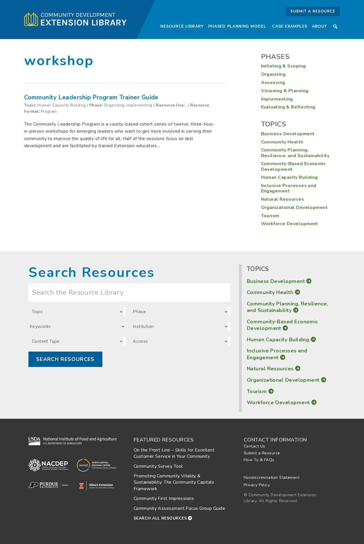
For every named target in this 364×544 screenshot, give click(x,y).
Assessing (273, 82)
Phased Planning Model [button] (237, 26)
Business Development (288, 134)
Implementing (277, 99)
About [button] (319, 26)
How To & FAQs (259, 460)
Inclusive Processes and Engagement (289, 188)
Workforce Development (289, 224)
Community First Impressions (164, 498)
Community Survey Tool (158, 466)
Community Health (282, 142)
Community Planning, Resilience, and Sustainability (295, 153)
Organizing (273, 74)
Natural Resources (282, 199)
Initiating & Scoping (283, 66)
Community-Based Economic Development (293, 166)
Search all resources (161, 518)
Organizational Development (294, 207)
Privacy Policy (257, 485)
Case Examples (289, 26)
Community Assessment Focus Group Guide (179, 508)
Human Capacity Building (289, 177)
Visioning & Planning (285, 91)
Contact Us (254, 446)
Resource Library (181, 26)
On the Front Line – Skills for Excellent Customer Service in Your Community (174, 453)
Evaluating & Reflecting (288, 107)
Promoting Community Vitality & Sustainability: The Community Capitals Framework (174, 482)
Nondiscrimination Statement (271, 477)
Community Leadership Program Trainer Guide (91, 97)
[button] (335, 26)
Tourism (270, 216)
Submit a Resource (312, 11)
